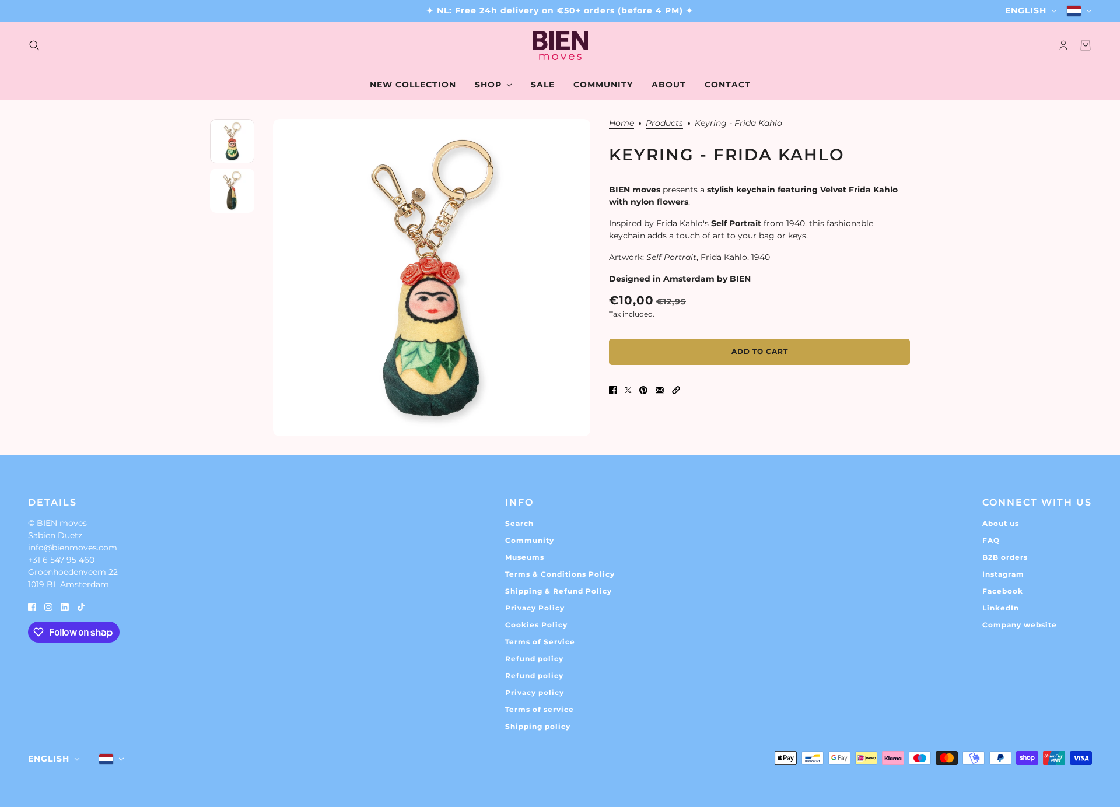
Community (529, 540)
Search (519, 523)
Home (621, 123)
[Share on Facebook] (613, 390)
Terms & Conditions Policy (560, 574)
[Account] (1063, 45)
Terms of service (539, 709)
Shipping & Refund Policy (558, 591)
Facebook (1002, 591)
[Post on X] (628, 390)
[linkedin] (65, 606)
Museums (524, 557)
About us (1000, 523)
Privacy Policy (535, 608)
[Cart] (1085, 45)
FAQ (991, 540)
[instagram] (48, 606)
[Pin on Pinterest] (643, 390)
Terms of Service (540, 641)
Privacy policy (534, 692)
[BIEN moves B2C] (560, 45)
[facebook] (32, 606)
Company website (1019, 624)
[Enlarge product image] (431, 277)
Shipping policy (537, 726)
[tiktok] (81, 606)
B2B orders (1005, 557)
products (664, 123)
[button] (676, 390)
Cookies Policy (536, 624)
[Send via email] (659, 390)
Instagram (1003, 574)
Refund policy (534, 658)
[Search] (34, 45)
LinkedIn (1000, 608)
